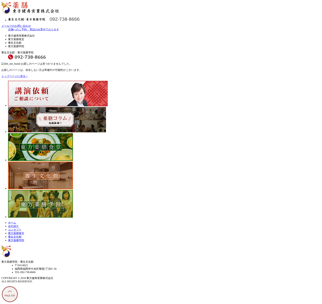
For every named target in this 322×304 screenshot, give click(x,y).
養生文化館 (14, 236)
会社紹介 (13, 226)
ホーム (12, 222)
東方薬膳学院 (16, 240)
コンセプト (14, 229)
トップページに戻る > (14, 76)
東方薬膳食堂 (16, 233)
